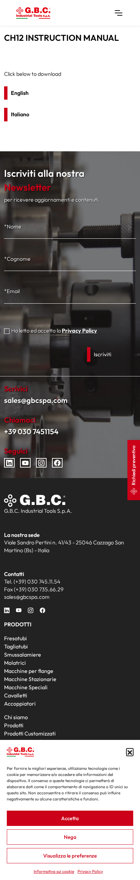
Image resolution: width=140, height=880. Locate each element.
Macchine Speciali (26, 687)
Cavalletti (15, 695)
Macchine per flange (28, 670)
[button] (129, 751)
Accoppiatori (20, 703)
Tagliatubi (16, 646)
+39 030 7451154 (31, 431)
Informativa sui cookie (54, 871)
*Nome (12, 226)
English (20, 92)
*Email (12, 291)
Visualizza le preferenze (70, 855)
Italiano (20, 114)
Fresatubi (15, 638)
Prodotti (13, 725)
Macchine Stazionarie (30, 679)
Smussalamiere (22, 654)
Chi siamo (16, 717)
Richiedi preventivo (133, 465)
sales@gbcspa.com (36, 400)
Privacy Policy (90, 871)
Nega (70, 837)
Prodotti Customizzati (30, 733)
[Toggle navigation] (118, 13)
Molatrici (15, 662)
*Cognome (17, 258)
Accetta (70, 818)
